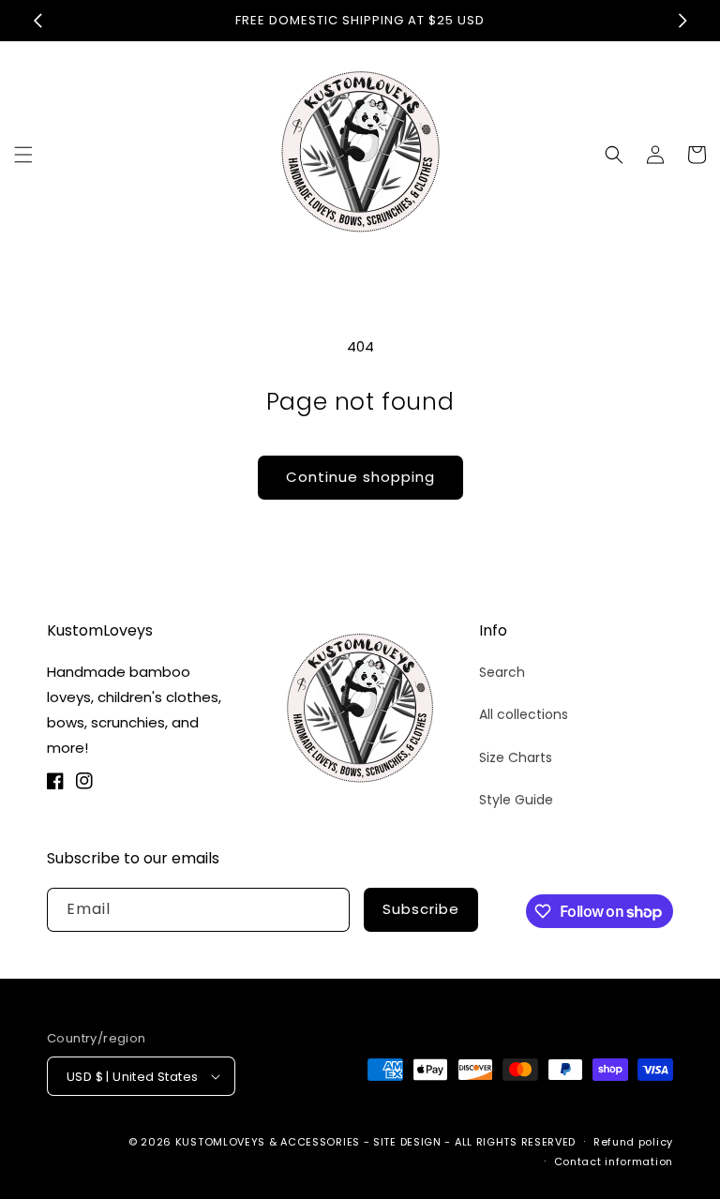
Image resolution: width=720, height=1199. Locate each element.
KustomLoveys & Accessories (269, 1141)
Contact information (613, 1161)
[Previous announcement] (37, 20)
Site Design (407, 1141)
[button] (23, 154)
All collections (523, 714)
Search (502, 672)
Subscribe (420, 909)
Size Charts (515, 757)
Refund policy (633, 1141)
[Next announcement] (682, 20)
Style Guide (516, 799)
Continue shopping (360, 477)
